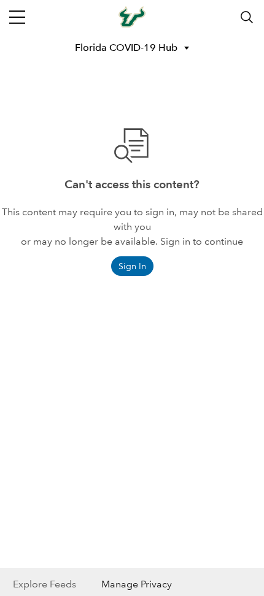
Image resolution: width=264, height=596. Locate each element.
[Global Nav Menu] (17, 17)
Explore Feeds (44, 584)
